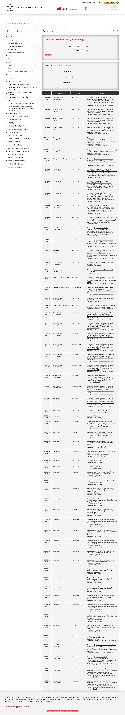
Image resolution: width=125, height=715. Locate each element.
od (58, 46)
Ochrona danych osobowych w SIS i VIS (20, 71)
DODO (10, 68)
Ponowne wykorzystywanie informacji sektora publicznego (22, 88)
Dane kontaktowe (13, 37)
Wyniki (95, 223)
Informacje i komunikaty (15, 142)
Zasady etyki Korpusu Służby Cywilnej (20, 138)
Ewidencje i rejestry (14, 113)
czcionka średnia (113, 30)
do (58, 51)
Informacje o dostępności (16, 154)
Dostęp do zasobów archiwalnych (18, 116)
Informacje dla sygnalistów (16, 161)
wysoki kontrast (109, 2)
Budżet (10, 62)
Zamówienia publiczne (15, 145)
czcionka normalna (109, 30)
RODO (10, 65)
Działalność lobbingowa (15, 164)
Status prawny (12, 40)
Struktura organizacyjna (15, 46)
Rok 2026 (97, 639)
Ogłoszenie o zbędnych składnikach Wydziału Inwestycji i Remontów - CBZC (101, 306)
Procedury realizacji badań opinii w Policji (21, 103)
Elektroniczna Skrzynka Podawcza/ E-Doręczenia (20, 93)
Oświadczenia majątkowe (16, 52)
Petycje (10, 100)
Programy (11, 123)
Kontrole (10, 78)
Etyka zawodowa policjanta (16, 135)
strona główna (87, 2)
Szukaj (86, 8)
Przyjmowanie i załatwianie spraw (18, 84)
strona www (117, 2)
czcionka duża (117, 30)
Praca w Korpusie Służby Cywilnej (18, 129)
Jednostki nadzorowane (15, 81)
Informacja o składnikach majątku (18, 148)
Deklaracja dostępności (15, 157)
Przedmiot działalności (15, 43)
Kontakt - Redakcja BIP (15, 167)
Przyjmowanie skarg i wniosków (18, 97)
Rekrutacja (97, 112)
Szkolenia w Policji (13, 132)
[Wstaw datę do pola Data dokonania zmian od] (86, 46)
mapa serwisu (98, 2)
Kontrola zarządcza (14, 75)
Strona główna (11, 23)
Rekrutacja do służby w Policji (17, 126)
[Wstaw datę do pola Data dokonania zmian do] (86, 51)
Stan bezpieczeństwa (14, 119)
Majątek (10, 59)
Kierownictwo (12, 49)
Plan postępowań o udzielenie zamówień (105, 640)
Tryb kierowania (13, 56)
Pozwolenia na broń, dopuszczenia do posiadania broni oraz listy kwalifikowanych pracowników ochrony (21, 108)
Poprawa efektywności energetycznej (20, 151)
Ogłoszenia (96, 177)
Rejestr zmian (23, 23)
